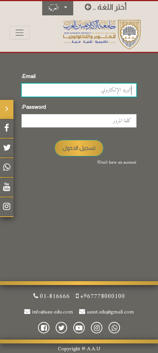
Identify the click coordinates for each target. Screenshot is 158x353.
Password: (33, 107)
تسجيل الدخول (79, 148)
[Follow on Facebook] (6, 129)
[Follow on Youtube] (6, 187)
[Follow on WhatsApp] (6, 168)
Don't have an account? (117, 162)
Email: (28, 76)
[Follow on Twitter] (6, 148)
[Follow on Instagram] (6, 207)
